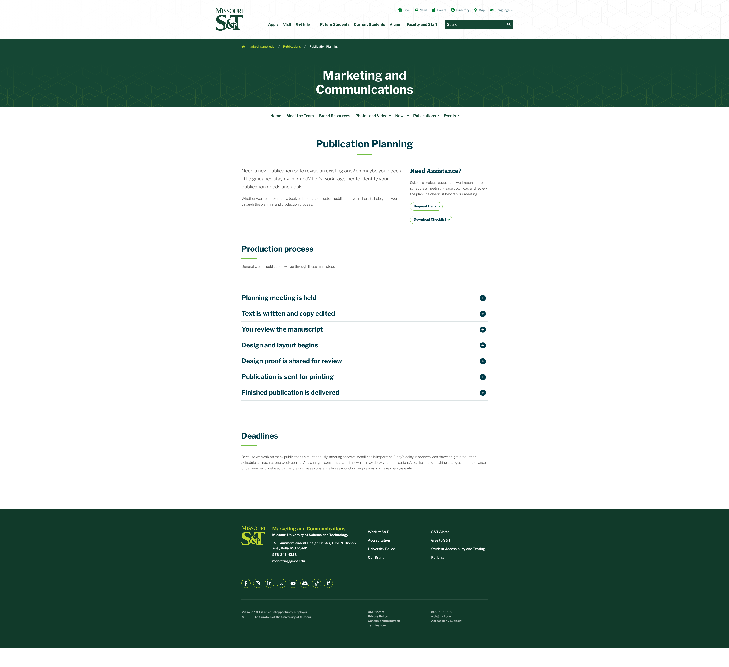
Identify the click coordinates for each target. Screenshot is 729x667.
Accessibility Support (446, 621)
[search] (509, 24)
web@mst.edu (441, 616)
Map (482, 10)
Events (441, 10)
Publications (292, 46)
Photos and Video (371, 115)
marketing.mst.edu (261, 46)
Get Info (303, 24)
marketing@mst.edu (288, 561)
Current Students (369, 24)
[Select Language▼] (501, 10)
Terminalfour (377, 625)
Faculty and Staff (422, 24)
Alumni (396, 24)
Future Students (335, 24)
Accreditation (379, 541)
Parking (437, 558)
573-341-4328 (284, 555)
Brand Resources (334, 115)
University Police (381, 549)
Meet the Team (300, 115)
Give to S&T (440, 541)
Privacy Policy (378, 616)
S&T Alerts (440, 532)
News (423, 10)
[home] (229, 19)
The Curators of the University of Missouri (282, 617)
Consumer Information (384, 621)
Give (406, 10)
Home (275, 115)
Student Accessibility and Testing (458, 549)
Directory (462, 10)
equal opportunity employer (287, 612)
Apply (273, 24)
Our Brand (376, 558)
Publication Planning (324, 46)
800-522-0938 (442, 612)
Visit (287, 24)
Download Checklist (430, 220)
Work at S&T (378, 532)
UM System (376, 612)
